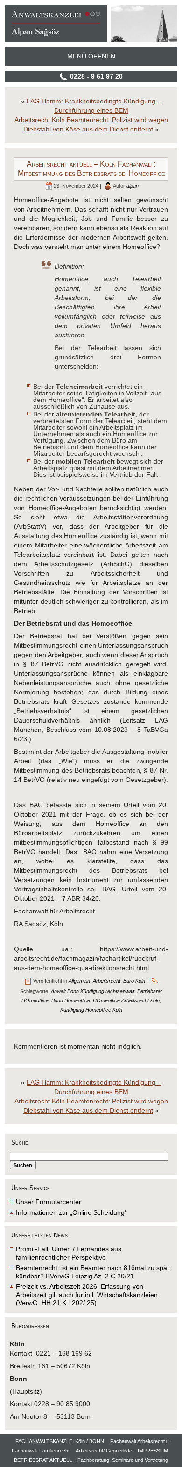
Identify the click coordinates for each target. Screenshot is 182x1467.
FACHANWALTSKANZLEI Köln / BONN (59, 1441)
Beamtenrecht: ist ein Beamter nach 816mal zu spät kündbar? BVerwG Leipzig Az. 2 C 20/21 (92, 1272)
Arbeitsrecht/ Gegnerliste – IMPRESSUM (122, 1450)
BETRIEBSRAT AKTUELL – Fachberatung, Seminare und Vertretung (91, 1460)
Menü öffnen (91, 56)
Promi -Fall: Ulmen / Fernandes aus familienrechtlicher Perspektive (68, 1253)
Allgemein (79, 981)
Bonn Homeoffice (70, 1000)
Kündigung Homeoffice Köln (91, 1010)
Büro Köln (134, 981)
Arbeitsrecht (106, 981)
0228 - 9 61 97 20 (96, 76)
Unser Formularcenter (48, 1201)
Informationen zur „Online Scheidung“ (71, 1212)
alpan (132, 186)
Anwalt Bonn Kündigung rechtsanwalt (92, 991)
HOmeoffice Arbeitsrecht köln (126, 1000)
